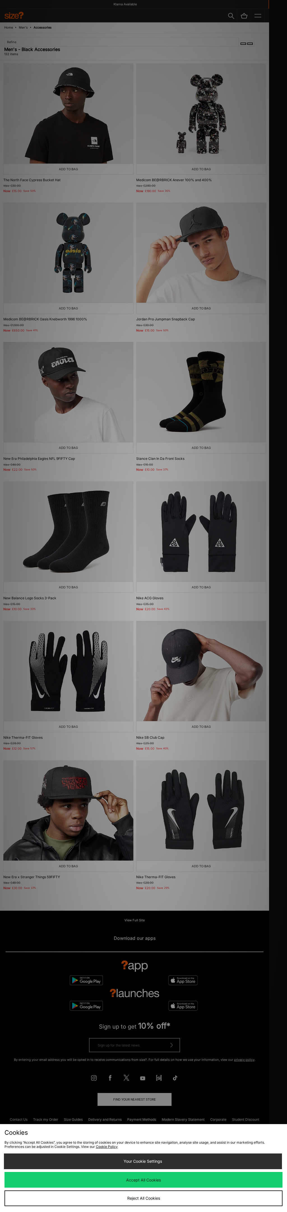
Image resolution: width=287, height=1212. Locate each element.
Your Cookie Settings (143, 1161)
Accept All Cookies (143, 1180)
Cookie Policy (107, 1147)
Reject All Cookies (143, 1198)
